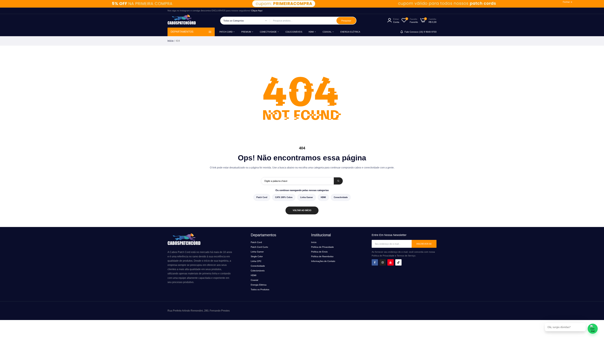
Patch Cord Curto (259, 247)
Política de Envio (319, 251)
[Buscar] (338, 180)
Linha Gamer (306, 197)
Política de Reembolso (322, 256)
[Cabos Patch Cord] (182, 20)
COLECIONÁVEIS (293, 32)
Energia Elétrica (350, 32)
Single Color (257, 256)
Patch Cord (261, 197)
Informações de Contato (323, 261)
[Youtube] (390, 262)
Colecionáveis (258, 270)
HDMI (311, 32)
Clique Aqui (256, 10)
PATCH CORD (226, 32)
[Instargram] (383, 262)
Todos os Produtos (260, 289)
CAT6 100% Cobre (283, 197)
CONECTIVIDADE (268, 32)
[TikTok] (398, 262)
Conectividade (341, 197)
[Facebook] (375, 262)
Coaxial (327, 32)
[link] (302, 4)
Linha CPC (256, 261)
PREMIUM (246, 32)
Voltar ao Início (302, 210)
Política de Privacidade (322, 247)
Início (170, 41)
